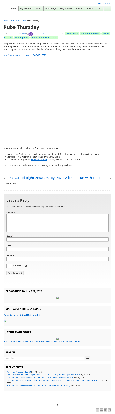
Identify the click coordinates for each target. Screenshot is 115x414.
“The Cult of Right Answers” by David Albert (41, 177)
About (79, 8)
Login (100, 3)
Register (108, 3)
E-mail (9, 245)
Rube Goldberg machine (44, 37)
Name (9, 236)
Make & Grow (15, 21)
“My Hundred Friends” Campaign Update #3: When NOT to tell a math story (38, 385)
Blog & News (66, 8)
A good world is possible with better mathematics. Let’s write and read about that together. (42, 341)
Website (10, 255)
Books (38, 8)
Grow (24, 21)
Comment (11, 212)
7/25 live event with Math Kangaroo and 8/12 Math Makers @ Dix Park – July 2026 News (43, 374)
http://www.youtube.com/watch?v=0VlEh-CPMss (26, 55)
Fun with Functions (93, 177)
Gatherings (50, 8)
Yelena (35, 34)
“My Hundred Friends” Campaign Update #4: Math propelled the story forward (40, 377)
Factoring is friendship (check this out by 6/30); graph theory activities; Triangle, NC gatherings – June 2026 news (53, 380)
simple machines (39, 159)
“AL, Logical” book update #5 (19, 372)
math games (22, 37)
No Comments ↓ (47, 34)
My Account (26, 8)
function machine (90, 33)
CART (99, 8)
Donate (89, 8)
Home (13, 8)
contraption (71, 33)
